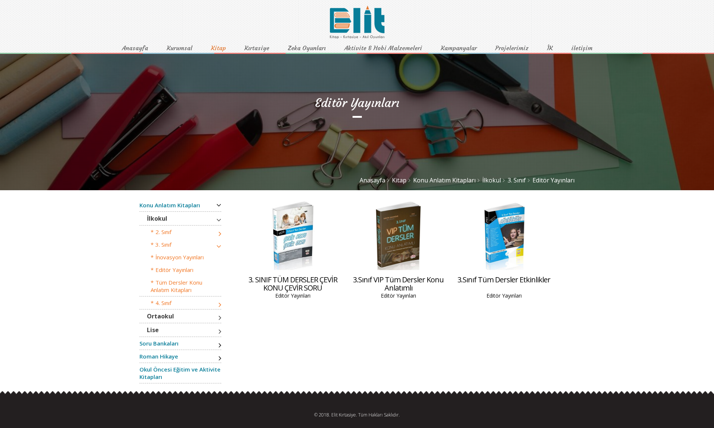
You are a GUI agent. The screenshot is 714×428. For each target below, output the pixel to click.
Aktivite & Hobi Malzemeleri (383, 48)
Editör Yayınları (554, 180)
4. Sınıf (163, 303)
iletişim (581, 48)
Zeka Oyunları (307, 48)
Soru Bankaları (158, 343)
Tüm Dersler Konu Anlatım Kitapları (176, 286)
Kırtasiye (256, 48)
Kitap (218, 48)
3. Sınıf (517, 180)
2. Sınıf (163, 232)
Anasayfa (135, 48)
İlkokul (491, 180)
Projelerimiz (511, 48)
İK (550, 48)
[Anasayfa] (357, 36)
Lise (153, 330)
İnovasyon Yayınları (179, 257)
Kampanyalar (459, 48)
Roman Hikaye (158, 356)
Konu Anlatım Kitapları (444, 180)
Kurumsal (179, 48)
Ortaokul (160, 316)
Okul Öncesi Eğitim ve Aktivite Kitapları (180, 373)
